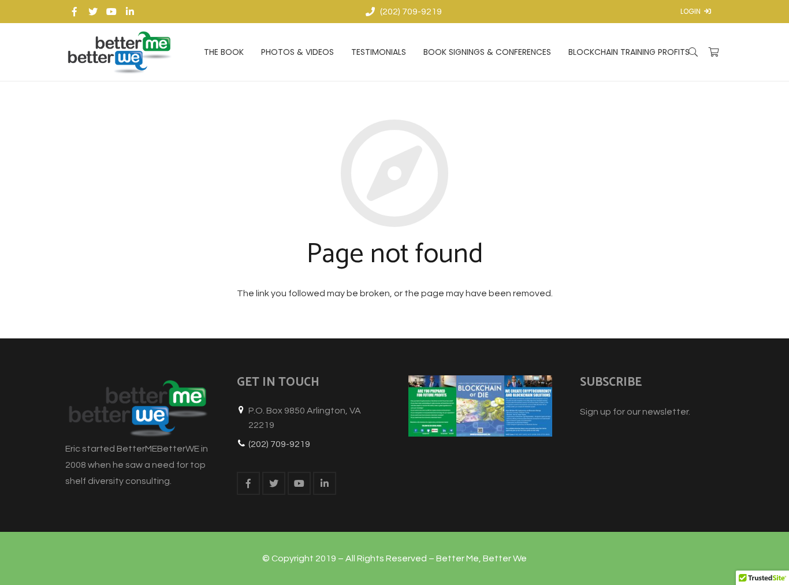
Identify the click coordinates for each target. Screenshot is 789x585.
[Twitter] (93, 11)
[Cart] (714, 52)
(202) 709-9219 (279, 444)
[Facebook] (74, 11)
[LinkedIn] (130, 11)
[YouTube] (111, 11)
